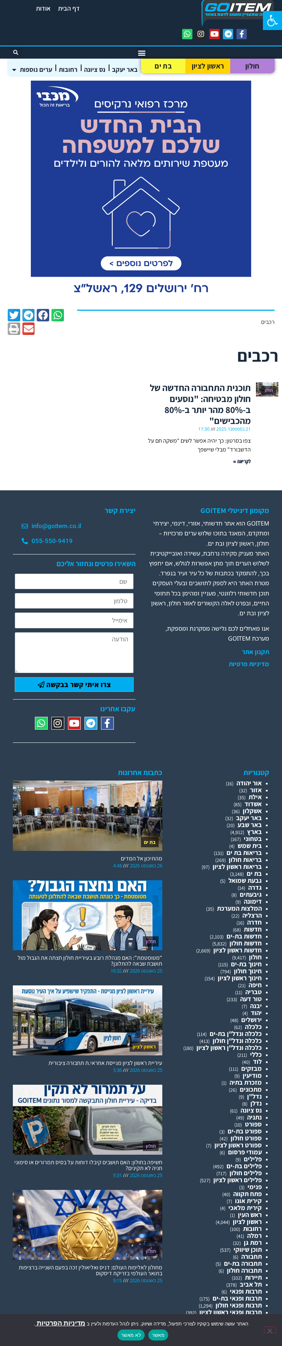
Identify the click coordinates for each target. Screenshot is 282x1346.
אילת (255, 797)
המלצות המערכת (239, 908)
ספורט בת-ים (245, 1131)
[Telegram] (228, 34)
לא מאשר (131, 1335)
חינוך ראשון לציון (240, 978)
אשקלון (252, 811)
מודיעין (252, 1075)
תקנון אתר (255, 652)
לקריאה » (242, 461)
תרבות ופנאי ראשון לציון (230, 1312)
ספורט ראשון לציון (238, 1145)
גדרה (255, 887)
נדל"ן (254, 1096)
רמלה (254, 1235)
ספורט (253, 1124)
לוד (257, 1061)
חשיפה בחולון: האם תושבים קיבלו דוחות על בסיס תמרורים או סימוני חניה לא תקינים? (88, 1165)
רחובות (68, 69)
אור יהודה (249, 783)
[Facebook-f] (241, 34)
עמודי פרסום (245, 1152)
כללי (256, 1054)
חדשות (253, 929)
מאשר (158, 1335)
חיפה (255, 985)
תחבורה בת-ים (243, 1263)
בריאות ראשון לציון (237, 866)
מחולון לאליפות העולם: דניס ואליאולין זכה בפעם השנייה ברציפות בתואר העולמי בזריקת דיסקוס (90, 1270)
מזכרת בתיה (245, 1082)
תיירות (253, 1277)
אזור (256, 790)
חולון (252, 66)
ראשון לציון (208, 66)
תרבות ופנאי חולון (239, 1305)
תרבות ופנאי (246, 1291)
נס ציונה (94, 69)
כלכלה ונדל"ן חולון (237, 1040)
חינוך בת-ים (246, 964)
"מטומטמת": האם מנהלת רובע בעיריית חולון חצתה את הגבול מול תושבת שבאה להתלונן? (90, 960)
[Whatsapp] (187, 34)
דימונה (253, 901)
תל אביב (251, 1284)
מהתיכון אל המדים (141, 858)
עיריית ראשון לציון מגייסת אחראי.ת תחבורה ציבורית (105, 1063)
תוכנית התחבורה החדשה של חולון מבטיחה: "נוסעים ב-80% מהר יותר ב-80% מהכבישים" (200, 404)
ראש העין (250, 1214)
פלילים (253, 1159)
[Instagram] (201, 34)
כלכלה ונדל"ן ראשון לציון (229, 1047)
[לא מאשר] (270, 1330)
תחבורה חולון (244, 1270)
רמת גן (253, 1242)
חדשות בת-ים (244, 936)
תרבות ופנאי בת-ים (237, 1298)
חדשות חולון (245, 943)
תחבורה (251, 1256)
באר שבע (250, 824)
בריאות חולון (245, 859)
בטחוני (253, 838)
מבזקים (251, 1068)
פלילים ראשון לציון (237, 1180)
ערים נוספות (36, 69)
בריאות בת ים (244, 852)
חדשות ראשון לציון (237, 950)
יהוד (256, 1012)
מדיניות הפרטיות (60, 1323)
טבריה (253, 992)
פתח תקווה (247, 1194)
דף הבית (69, 8)
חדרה (254, 922)
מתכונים (251, 1089)
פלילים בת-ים (244, 1166)
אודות (43, 8)
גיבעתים (251, 894)
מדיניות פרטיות (249, 664)
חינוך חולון (248, 971)
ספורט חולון (246, 1138)
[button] (272, 20)
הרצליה (252, 915)
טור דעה (251, 999)
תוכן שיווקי (248, 1249)
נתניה (254, 1117)
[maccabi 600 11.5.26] (141, 298)
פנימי (254, 1187)
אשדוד (253, 804)
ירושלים (251, 1019)
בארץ (254, 831)
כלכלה (253, 1026)
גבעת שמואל (245, 880)
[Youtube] (214, 34)
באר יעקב (125, 69)
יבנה (256, 1006)
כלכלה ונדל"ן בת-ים (236, 1033)
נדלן (256, 1103)
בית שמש (250, 845)
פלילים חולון (245, 1173)
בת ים (163, 66)
